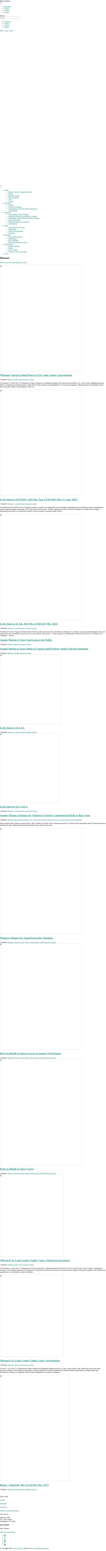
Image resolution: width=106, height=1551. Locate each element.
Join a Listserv (13, 250)
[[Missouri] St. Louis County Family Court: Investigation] (31, 1356)
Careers (6, 8)
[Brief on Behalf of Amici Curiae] (41, 1164)
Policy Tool (18, 379)
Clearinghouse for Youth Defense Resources (22, 209)
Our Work (7, 203)
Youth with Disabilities (15, 231)
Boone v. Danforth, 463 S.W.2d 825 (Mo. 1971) (24, 1485)
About (6, 190)
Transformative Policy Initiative (18, 214)
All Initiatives (12, 224)
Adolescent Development (16, 227)
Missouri (10, 379)
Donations (3, 1503)
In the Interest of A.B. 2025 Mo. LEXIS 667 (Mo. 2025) (29, 623)
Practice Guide (19, 942)
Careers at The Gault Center (17, 252)
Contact (6, 10)
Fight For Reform (14, 246)
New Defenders (13, 240)
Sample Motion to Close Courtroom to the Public (26, 640)
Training (11, 205)
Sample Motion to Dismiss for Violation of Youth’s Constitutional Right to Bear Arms (45, 815)
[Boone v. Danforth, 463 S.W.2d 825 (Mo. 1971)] (34, 1480)
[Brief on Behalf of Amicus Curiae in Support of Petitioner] (41, 1049)
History (10, 194)
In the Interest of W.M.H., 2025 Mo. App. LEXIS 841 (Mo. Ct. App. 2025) (38, 499)
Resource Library (28, 379)
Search (2, 16)
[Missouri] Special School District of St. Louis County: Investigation (36, 375)
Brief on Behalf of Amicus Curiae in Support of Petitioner (30, 1053)
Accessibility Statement (41, 1548)
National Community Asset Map (18, 222)
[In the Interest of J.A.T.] (30, 723)
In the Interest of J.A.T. (12, 727)
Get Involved (8, 244)
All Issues (11, 233)
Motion (16, 644)
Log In (6, 253)
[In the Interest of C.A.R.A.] (29, 802)
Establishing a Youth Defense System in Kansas (23, 218)
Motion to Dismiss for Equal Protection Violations (26, 938)
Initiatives (7, 212)
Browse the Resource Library (18, 242)
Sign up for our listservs (8, 1532)
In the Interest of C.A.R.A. (14, 806)
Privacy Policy (18, 1548)
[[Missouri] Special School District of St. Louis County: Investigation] (41, 371)
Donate (6, 12)
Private (55, 820)
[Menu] (1, 3)
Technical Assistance (15, 207)
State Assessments (14, 220)
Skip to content (5, 1)
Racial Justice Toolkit (15, 237)
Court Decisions (19, 504)
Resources (7, 6)
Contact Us (3, 1507)
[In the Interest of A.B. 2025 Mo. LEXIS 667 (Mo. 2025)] (41, 619)
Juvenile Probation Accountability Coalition (22, 216)
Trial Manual (12, 238)
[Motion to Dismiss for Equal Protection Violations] (41, 933)
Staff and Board (13, 197)
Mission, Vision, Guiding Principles (20, 192)
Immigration (12, 229)
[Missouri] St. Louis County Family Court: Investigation (30, 1360)
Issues (6, 225)
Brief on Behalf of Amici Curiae (17, 1169)
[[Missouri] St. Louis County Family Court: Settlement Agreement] (31, 1256)
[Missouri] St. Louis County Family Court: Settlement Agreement (35, 1260)
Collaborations (13, 210)
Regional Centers (14, 196)
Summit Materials (76, 820)
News (10, 199)
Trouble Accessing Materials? (9, 1510)
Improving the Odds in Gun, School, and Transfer (30, 820)
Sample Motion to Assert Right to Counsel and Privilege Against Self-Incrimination (44, 648)
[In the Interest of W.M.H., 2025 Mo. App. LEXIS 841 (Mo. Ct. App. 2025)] (41, 495)
